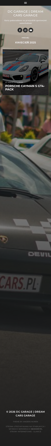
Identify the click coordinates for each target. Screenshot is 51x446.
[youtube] (31, 30)
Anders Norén (30, 422)
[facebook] (20, 30)
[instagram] (25, 30)
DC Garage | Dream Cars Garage (25, 13)
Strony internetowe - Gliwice (25, 431)
